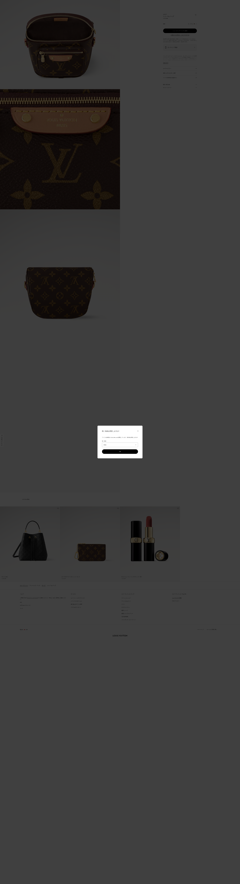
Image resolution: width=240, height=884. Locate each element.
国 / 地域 (104, 441)
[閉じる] (138, 431)
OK (120, 451)
